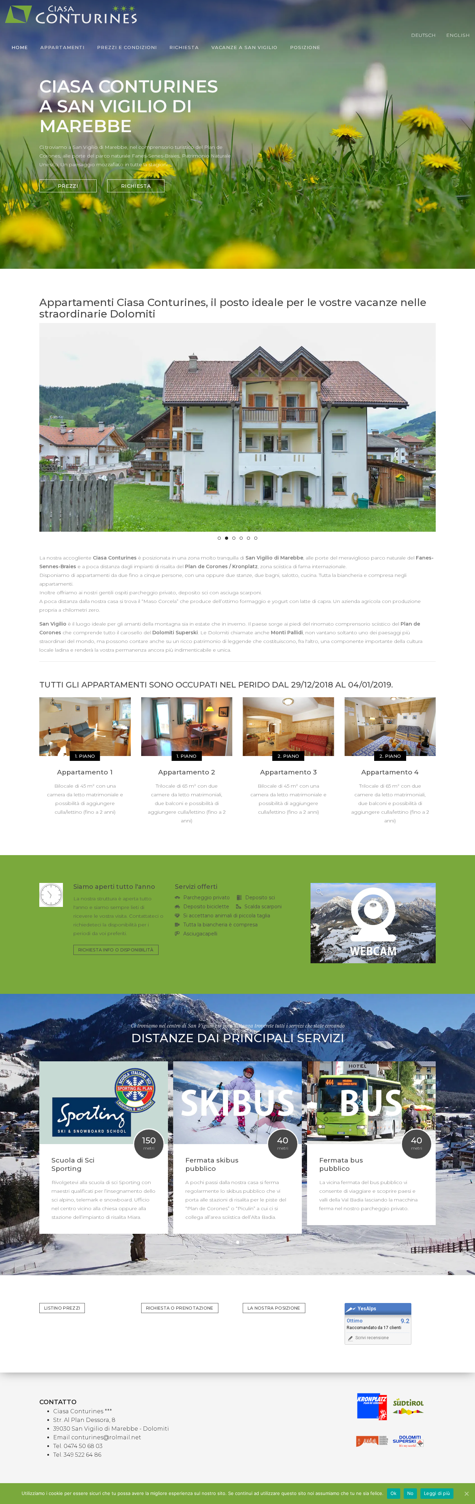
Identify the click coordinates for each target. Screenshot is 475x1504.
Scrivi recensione (372, 1337)
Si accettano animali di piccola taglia (226, 915)
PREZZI (68, 186)
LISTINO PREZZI (62, 1308)
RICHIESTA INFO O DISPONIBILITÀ (116, 949)
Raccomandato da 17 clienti (374, 1327)
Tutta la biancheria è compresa (220, 925)
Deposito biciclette (206, 906)
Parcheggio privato (206, 897)
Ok (394, 1493)
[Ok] (466, 1493)
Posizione (305, 47)
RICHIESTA (136, 186)
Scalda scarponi (263, 906)
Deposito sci (260, 897)
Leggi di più (437, 1493)
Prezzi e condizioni (127, 47)
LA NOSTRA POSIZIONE (274, 1308)
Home (19, 47)
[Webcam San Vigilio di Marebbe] (373, 923)
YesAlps (367, 1308)
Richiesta (184, 47)
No (410, 1493)
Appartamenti (62, 47)
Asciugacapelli (200, 934)
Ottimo (355, 1321)
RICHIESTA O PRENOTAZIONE (180, 1308)
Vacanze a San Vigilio (244, 47)
